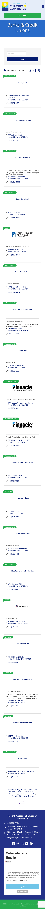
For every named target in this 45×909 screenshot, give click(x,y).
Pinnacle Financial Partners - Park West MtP (20, 400)
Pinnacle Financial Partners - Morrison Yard (20, 437)
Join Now (31, 796)
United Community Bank (14, 132)
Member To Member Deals (25, 792)
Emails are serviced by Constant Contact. (16, 880)
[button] (5, 70)
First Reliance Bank (12, 545)
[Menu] (43, 6)
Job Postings (23, 794)
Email (8, 862)
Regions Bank (10, 362)
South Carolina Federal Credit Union (18, 246)
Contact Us (31, 794)
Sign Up (22, 886)
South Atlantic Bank (12, 284)
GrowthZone (22, 906)
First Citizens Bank (12, 618)
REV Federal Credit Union (14, 321)
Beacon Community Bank (14, 691)
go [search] (23, 59)
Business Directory (14, 790)
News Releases (26, 790)
